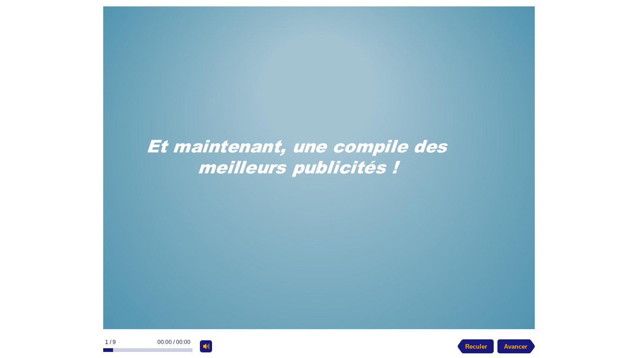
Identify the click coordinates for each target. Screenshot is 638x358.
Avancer (515, 346)
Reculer (476, 346)
